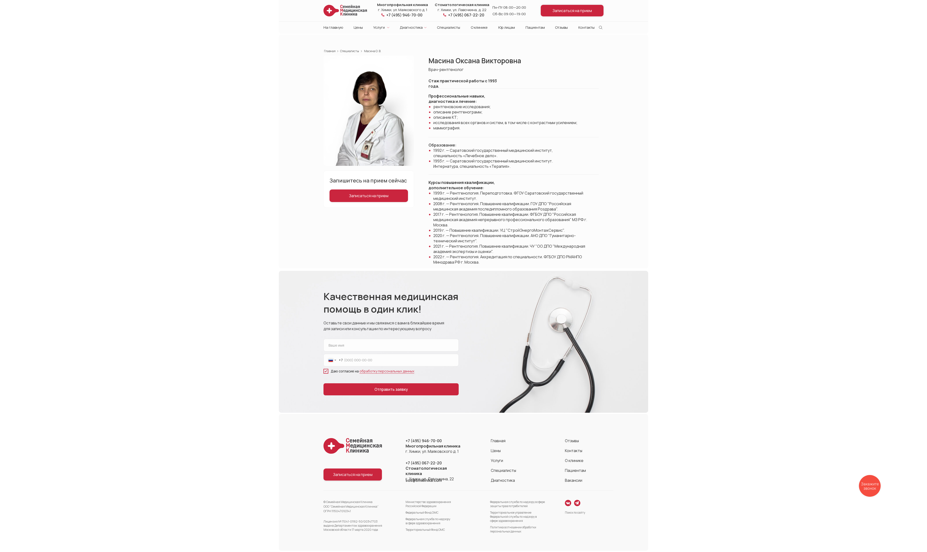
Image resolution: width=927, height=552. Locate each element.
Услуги (379, 27)
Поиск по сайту (575, 512)
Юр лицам (506, 27)
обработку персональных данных (386, 371)
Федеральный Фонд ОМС (422, 512)
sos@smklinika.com (424, 480)
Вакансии (573, 480)
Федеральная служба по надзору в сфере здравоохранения (428, 521)
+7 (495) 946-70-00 (404, 15)
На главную (333, 27)
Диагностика (411, 27)
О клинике (479, 27)
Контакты (586, 27)
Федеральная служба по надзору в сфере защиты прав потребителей (517, 504)
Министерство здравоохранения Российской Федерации (428, 504)
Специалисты (448, 27)
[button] (572, 10)
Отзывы (561, 27)
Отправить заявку (391, 389)
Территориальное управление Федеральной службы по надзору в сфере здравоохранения (513, 516)
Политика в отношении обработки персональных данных (513, 529)
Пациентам (535, 27)
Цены (358, 27)
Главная (330, 51)
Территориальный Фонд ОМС (425, 530)
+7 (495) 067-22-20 (466, 15)
